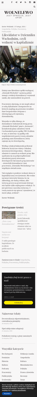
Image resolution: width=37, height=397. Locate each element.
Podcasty (5, 368)
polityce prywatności (19, 390)
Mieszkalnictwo (26, 365)
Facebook (11, 2)
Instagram (29, 2)
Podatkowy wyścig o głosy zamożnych (17, 336)
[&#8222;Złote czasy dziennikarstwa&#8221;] (8, 215)
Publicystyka (6, 31)
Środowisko (6, 380)
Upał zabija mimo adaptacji (12, 328)
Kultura (23, 361)
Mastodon (16, 2)
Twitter (20, 2)
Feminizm (6, 357)
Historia (5, 361)
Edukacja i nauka (27, 354)
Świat (22, 380)
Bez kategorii (7, 354)
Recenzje (23, 376)
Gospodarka (6, 29)
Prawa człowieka (27, 372)
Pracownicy (22, 29)
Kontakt (34, 2)
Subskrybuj (18, 303)
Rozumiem (7, 393)
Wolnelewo (18, 12)
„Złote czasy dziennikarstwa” (8, 222)
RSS (25, 2)
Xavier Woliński (8, 27)
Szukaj (34, 7)
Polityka (14, 29)
